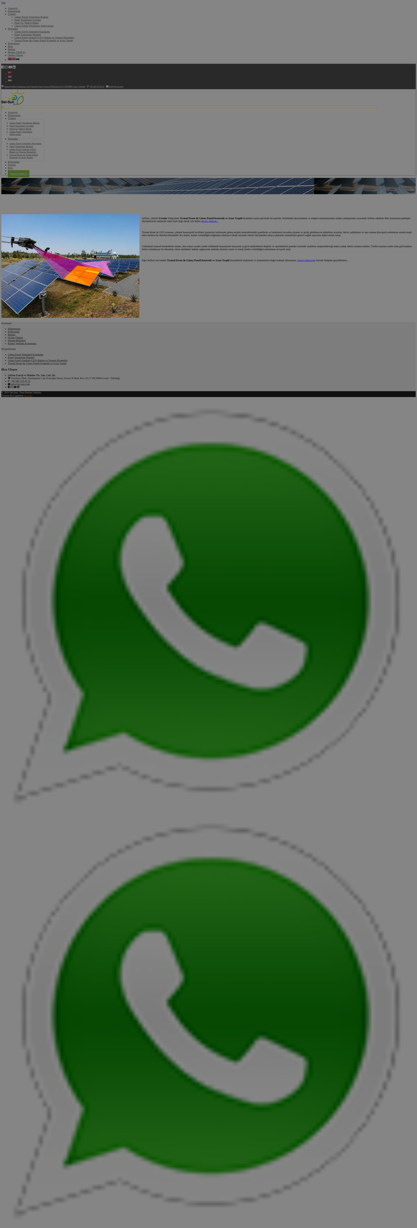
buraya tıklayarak (306, 260)
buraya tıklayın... (209, 221)
